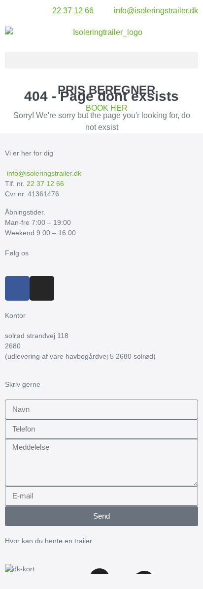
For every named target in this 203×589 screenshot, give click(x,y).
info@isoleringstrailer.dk (43, 173)
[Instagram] (42, 288)
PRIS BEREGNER (106, 89)
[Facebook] (17, 288)
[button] (101, 60)
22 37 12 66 (45, 183)
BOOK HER (107, 108)
